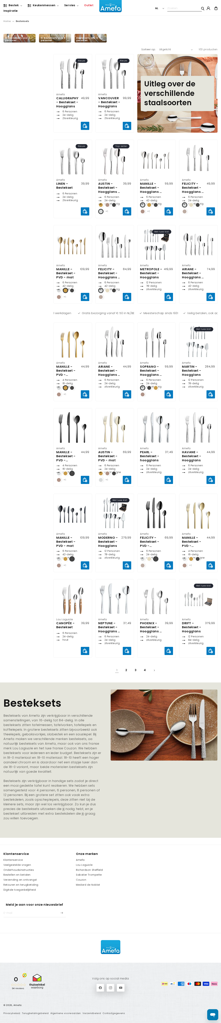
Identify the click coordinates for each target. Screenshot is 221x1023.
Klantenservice (13, 860)
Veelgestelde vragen (17, 865)
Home (7, 21)
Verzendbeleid (92, 1013)
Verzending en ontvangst (20, 879)
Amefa (80, 860)
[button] (13, 5)
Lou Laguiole (84, 865)
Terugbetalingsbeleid (35, 1013)
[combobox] (184, 8)
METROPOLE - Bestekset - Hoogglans (151, 273)
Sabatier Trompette (89, 874)
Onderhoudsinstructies (18, 870)
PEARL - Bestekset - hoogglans (149, 456)
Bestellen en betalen (17, 874)
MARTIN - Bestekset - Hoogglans (191, 371)
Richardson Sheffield (89, 870)
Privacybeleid (11, 1013)
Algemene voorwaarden (65, 1013)
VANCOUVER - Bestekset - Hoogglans (109, 102)
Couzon (81, 879)
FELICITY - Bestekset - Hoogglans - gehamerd (193, 188)
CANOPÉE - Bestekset (65, 625)
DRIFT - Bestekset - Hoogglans (191, 627)
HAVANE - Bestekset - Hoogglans (191, 456)
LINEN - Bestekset (64, 186)
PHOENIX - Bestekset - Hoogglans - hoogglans (151, 627)
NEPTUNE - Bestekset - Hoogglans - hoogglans (109, 627)
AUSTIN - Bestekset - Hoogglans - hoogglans (109, 188)
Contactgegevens (114, 1013)
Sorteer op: (148, 49)
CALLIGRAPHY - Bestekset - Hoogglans (67, 102)
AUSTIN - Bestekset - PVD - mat (108, 456)
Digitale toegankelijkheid (19, 890)
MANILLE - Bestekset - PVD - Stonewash (66, 371)
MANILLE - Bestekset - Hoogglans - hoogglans (151, 188)
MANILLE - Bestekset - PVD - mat (66, 273)
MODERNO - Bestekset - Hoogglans (108, 542)
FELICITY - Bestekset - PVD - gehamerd (149, 542)
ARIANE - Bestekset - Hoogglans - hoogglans (193, 273)
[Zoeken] (202, 8)
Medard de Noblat (88, 885)
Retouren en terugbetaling (20, 885)
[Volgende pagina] (154, 670)
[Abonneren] (61, 912)
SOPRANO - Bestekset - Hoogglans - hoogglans (151, 371)
